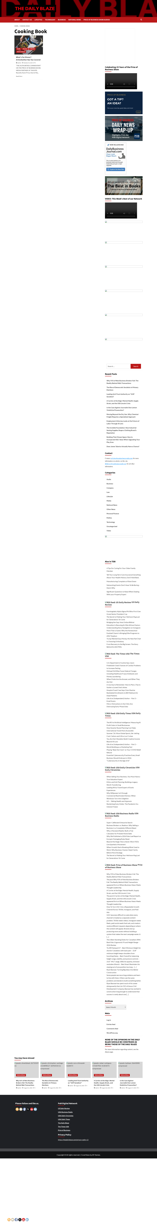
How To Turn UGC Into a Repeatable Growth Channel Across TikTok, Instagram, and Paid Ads (123, 909)
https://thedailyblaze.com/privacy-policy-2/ (73, 1140)
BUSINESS (62, 20)
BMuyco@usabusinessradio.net (115, 464)
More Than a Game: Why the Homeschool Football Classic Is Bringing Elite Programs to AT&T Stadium (123, 633)
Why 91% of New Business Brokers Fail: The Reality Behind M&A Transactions (122, 382)
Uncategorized (112, 526)
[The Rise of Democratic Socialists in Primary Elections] (52, 1070)
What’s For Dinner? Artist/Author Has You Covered (28, 58)
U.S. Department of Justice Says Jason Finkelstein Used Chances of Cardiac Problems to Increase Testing (124, 665)
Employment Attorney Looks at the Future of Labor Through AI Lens (123, 422)
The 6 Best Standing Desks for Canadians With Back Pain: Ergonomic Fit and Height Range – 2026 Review (124, 942)
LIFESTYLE (38, 20)
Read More (19, 76)
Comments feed (112, 1029)
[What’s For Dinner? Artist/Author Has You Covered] (28, 44)
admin (19, 63)
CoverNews (85, 1155)
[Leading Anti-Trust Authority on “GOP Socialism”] (78, 1070)
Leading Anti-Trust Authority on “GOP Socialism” (120, 395)
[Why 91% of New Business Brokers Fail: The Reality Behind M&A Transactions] (26, 1070)
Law (108, 492)
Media (109, 501)
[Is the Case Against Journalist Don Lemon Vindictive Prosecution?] (130, 1070)
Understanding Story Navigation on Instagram (123, 628)
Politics (109, 518)
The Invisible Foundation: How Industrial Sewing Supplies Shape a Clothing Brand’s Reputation (121, 430)
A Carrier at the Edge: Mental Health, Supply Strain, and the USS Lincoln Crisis (122, 402)
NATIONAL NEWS (74, 20)
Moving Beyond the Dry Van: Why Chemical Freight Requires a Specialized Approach (122, 415)
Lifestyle (32, 49)
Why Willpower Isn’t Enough (117, 793)
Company (110, 488)
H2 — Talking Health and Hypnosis (119, 801)
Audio (18, 49)
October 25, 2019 (28, 63)
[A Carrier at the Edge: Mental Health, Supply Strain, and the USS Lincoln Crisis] (104, 1070)
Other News (111, 509)
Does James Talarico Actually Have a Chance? (123, 446)
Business (25, 49)
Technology (111, 522)
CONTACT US (27, 20)
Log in (109, 1020)
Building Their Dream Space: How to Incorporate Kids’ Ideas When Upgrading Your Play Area (123, 439)
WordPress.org (112, 1033)
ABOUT (17, 20)
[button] (141, 20)
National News (21, 52)
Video (109, 531)
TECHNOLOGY (50, 20)
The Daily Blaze (63, 1123)
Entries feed (111, 1024)
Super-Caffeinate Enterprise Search (119, 823)
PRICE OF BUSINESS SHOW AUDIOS (97, 20)
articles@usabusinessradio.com (122, 458)
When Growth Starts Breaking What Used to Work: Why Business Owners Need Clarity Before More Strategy (123, 850)
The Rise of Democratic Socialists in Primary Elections (122, 388)
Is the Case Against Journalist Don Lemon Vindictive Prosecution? (122, 409)
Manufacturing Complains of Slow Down (121, 581)
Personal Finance (113, 514)
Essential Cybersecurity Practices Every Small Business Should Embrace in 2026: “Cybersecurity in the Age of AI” (123, 758)
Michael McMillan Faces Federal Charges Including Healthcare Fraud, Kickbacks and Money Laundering (122, 673)
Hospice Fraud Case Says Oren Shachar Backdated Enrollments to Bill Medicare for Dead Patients (122, 693)
